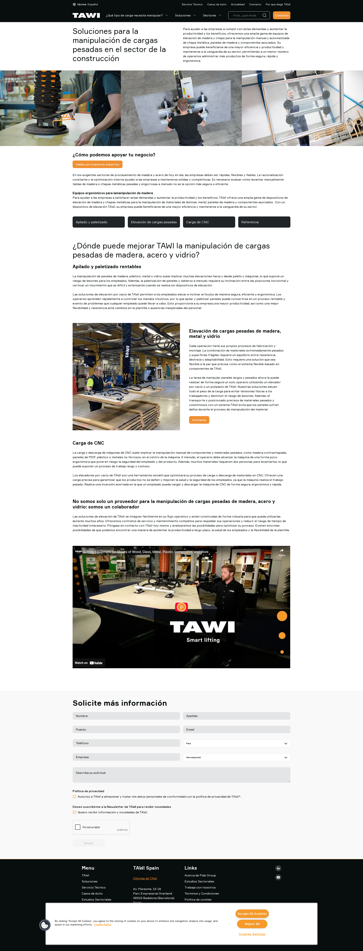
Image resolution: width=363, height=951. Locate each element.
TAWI (85, 875)
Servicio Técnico (192, 4)
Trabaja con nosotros (200, 887)
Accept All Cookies (252, 913)
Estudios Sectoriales (96, 899)
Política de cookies (198, 899)
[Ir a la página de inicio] (86, 15)
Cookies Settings (252, 934)
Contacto (255, 4)
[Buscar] (265, 15)
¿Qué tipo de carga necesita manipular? (134, 15)
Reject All (252, 924)
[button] (45, 925)
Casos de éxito (216, 4)
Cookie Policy (102, 924)
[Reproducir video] (181, 607)
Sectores (209, 15)
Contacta (199, 420)
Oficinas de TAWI (145, 878)
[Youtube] (278, 877)
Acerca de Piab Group (200, 875)
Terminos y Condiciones (202, 893)
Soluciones (183, 15)
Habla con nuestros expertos (97, 164)
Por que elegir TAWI (278, 4)
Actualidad (238, 4)
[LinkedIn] (278, 868)
